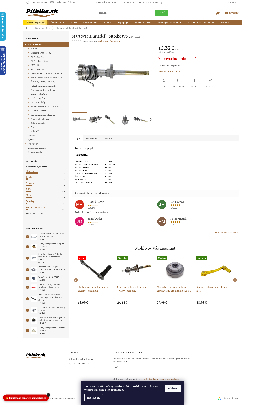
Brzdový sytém (38, 98)
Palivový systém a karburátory (45, 106)
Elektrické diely (38, 102)
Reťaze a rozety (38, 122)
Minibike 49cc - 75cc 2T (42, 52)
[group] (96, 280)
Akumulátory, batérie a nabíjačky (46, 77)
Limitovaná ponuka (37, 147)
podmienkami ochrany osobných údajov (160, 379)
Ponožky (30, 201)
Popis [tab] (77, 138)
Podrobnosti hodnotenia (109, 41)
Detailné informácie (167, 71)
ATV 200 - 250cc (38, 69)
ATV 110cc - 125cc (39, 60)
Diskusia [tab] (108, 138)
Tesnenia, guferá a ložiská (43, 114)
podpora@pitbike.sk (83, 359)
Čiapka (29, 176)
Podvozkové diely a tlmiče (43, 89)
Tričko (29, 189)
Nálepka (30, 183)
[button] (96, 302)
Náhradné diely (35, 44)
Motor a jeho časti (39, 94)
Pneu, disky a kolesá (40, 118)
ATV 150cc (36, 65)
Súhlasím (173, 388)
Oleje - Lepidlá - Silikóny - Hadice (46, 73)
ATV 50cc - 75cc (38, 56)
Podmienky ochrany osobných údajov (144, 2)
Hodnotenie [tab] (91, 138)
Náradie (31, 135)
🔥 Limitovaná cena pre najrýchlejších (26, 397)
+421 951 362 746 (81, 363)
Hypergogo (33, 143)
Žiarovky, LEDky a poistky (43, 81)
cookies (118, 386)
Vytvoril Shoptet (231, 398)
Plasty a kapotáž (38, 110)
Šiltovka (30, 170)
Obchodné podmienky (105, 2)
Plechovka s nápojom (36, 207)
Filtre (33, 127)
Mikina (29, 195)
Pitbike (34, 48)
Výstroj (31, 139)
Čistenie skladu (35, 151)
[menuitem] (35, 22)
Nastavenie (93, 397)
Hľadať (161, 12)
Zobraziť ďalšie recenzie (226, 232)
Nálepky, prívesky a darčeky (43, 85)
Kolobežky (36, 131)
